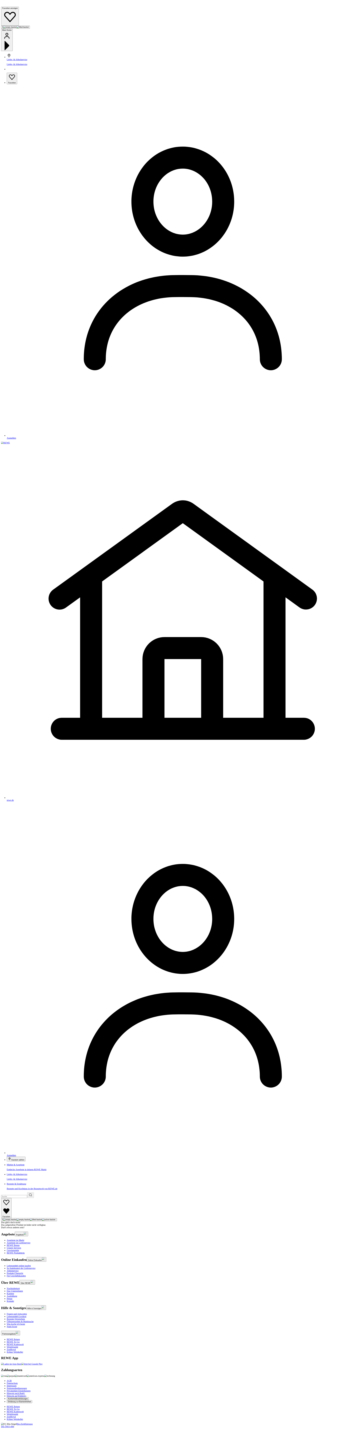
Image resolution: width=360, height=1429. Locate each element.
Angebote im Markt (15, 1240)
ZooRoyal (11, 1349)
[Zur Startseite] (10, 5)
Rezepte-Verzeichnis (16, 1319)
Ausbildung (12, 1296)
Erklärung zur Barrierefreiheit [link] (19, 1402)
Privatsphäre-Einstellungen (19, 1391)
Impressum (11, 1386)
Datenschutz (12, 1383)
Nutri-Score (12, 1326)
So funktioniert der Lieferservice (21, 1268)
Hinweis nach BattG (16, 1393)
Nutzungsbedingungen (17, 1388)
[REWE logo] (5, 443)
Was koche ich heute (16, 1324)
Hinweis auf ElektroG (16, 1396)
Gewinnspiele (13, 1250)
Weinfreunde (12, 1347)
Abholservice (13, 1271)
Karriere (10, 1293)
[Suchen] (30, 1195)
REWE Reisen (13, 1339)
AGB (9, 1381)
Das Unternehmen (15, 1291)
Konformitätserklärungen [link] (18, 1399)
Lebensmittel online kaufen (19, 1266)
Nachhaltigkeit (13, 1288)
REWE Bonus (13, 1245)
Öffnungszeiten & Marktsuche (20, 1321)
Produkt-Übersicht (15, 1273)
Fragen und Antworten (17, 1314)
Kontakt (10, 1301)
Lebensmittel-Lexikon (16, 1316)
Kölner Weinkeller (15, 1352)
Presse (9, 1298)
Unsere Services (14, 1248)
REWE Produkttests (16, 1253)
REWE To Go (13, 1342)
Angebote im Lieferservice (18, 1243)
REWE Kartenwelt (15, 1344)
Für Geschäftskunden (16, 1276)
